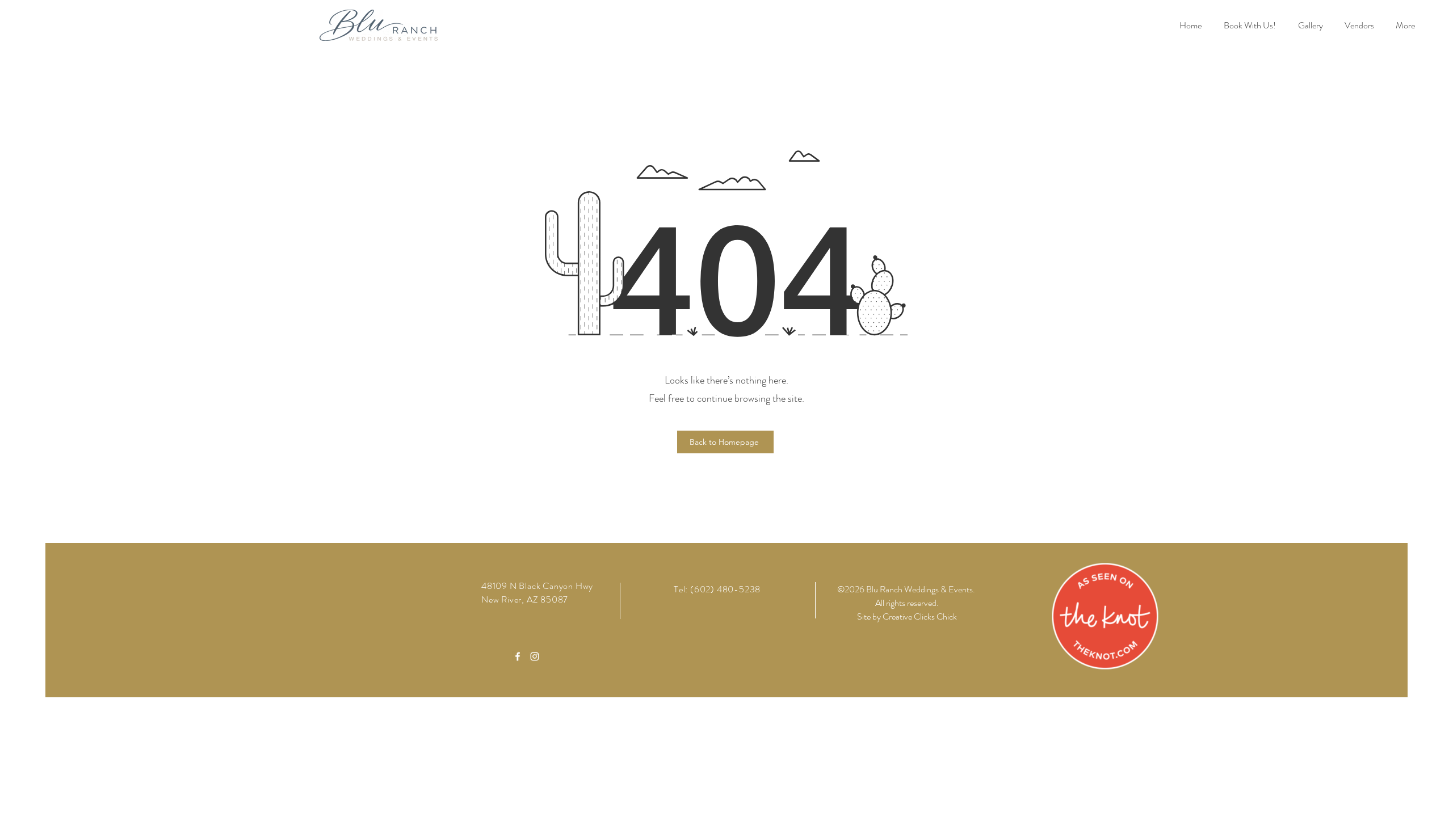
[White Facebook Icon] (517, 656)
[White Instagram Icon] (534, 656)
